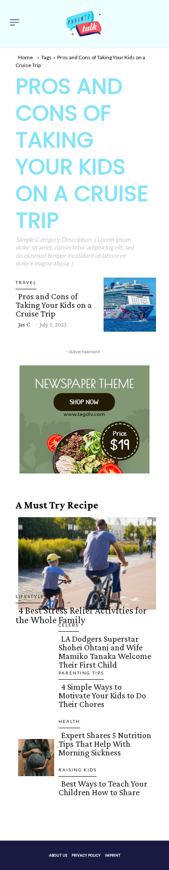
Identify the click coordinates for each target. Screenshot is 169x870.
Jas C (24, 324)
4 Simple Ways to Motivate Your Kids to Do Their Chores (102, 695)
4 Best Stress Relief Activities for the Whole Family (81, 615)
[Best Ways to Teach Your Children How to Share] (34, 804)
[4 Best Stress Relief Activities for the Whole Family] (84, 561)
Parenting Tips (81, 672)
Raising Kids (77, 769)
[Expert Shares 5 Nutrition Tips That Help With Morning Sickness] (34, 756)
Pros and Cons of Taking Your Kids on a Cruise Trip (54, 304)
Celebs (68, 624)
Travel (26, 282)
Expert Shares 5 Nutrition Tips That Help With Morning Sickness (104, 743)
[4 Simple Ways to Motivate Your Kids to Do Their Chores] (34, 707)
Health (69, 721)
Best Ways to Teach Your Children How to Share (102, 788)
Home (25, 57)
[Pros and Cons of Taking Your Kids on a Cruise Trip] (127, 303)
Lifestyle (30, 596)
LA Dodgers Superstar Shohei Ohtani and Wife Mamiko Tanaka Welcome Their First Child (104, 651)
